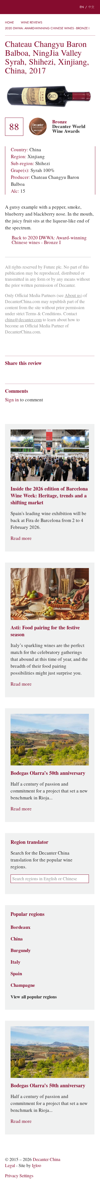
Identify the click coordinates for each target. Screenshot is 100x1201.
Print (80, 373)
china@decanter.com (23, 320)
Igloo (36, 1165)
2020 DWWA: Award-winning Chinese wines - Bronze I (47, 28)
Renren (50, 373)
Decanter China (50, 7)
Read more (21, 538)
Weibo (7, 373)
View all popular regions (34, 997)
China (17, 939)
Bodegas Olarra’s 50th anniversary (48, 773)
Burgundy (21, 950)
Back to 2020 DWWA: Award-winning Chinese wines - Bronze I (49, 240)
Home (9, 22)
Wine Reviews (31, 22)
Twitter (61, 373)
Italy (16, 962)
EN (82, 7)
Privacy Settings (19, 1176)
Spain (16, 974)
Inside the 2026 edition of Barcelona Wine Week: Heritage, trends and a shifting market (49, 496)
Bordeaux (21, 927)
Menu (8, 7)
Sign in (12, 400)
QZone (40, 372)
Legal (10, 1165)
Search (19, 7)
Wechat (18, 373)
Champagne (23, 985)
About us (73, 295)
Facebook (71, 373)
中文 (91, 7)
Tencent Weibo (29, 373)
